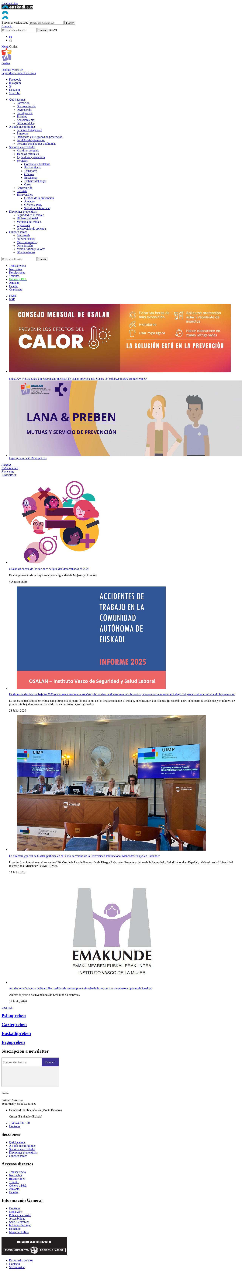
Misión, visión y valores (31, 249)
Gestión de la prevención (39, 198)
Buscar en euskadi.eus (15, 22)
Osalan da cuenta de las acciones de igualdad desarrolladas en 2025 (49, 568)
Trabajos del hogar (35, 181)
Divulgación (24, 109)
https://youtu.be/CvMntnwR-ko (28, 458)
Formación (23, 103)
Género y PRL (33, 204)
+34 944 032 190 (19, 1122)
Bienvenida (23, 235)
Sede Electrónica (19, 1222)
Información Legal (20, 1225)
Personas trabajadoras (29, 130)
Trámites (22, 116)
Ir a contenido (10, 3)
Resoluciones (17, 272)
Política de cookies (20, 1215)
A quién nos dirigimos (22, 126)
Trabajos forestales (28, 153)
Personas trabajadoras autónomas (36, 143)
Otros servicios (25, 123)
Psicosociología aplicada (31, 228)
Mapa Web (15, 1211)
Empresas (22, 133)
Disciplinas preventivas (23, 211)
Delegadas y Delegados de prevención (39, 136)
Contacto (7, 26)
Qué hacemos (17, 99)
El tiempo (15, 1228)
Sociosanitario (32, 167)
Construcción (25, 187)
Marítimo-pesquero (28, 150)
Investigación (25, 113)
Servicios (22, 160)
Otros (27, 184)
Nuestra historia (26, 238)
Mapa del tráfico (19, 1232)
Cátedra (13, 286)
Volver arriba (17, 1267)
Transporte (30, 170)
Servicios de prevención (31, 140)
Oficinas (29, 174)
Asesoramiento (25, 119)
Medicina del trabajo (29, 221)
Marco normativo (27, 242)
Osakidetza (15, 289)
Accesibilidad (17, 1218)
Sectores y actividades (22, 147)
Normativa (15, 269)
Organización (25, 245)
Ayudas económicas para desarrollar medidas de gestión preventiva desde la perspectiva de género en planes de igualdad (80, 988)
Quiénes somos (18, 232)
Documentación (26, 106)
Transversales (25, 194)
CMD (12, 295)
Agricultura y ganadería (31, 157)
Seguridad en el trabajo (30, 215)
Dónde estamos (26, 252)
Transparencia (17, 265)
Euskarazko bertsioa (21, 1260)
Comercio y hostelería (37, 164)
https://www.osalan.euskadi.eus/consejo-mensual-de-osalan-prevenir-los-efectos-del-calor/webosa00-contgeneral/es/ (78, 378)
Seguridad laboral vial (37, 208)
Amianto (29, 201)
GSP (12, 299)
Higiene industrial (27, 218)
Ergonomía (23, 225)
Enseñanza (30, 177)
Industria (22, 191)
